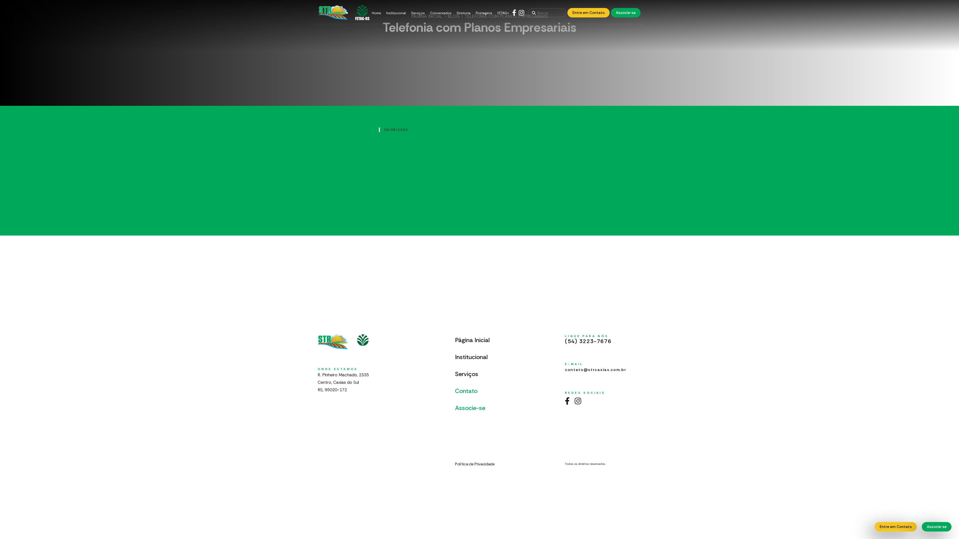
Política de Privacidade (475, 464)
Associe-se (626, 12)
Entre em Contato (588, 12)
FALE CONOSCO (481, 423)
